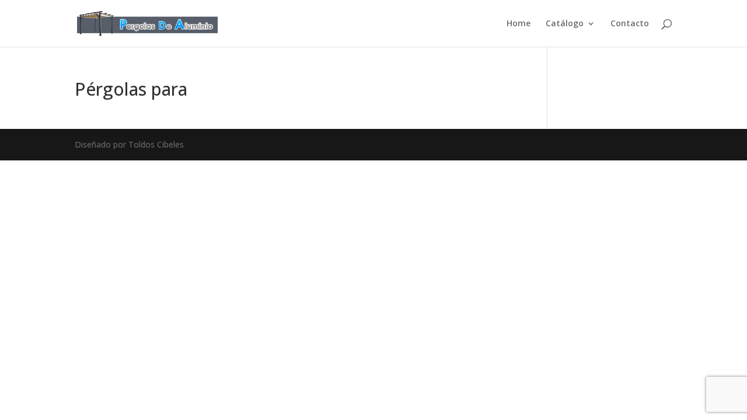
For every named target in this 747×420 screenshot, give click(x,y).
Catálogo (565, 24)
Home (518, 24)
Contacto (629, 24)
